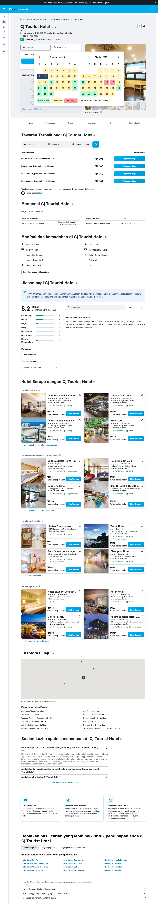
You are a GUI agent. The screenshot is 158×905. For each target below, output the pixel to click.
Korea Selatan (37, 19)
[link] (40, 444)
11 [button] (63, 76)
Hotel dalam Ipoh (70, 867)
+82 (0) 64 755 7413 (29, 35)
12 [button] (69, 76)
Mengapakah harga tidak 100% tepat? (39, 897)
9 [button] (51, 76)
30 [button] (51, 93)
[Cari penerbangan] (4, 16)
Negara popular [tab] (48, 847)
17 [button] (57, 82)
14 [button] (39, 82)
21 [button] (39, 88)
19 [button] (69, 82)
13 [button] (75, 76)
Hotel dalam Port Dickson (73, 870)
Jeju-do (53, 19)
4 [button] (63, 70)
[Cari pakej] (4, 32)
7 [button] (39, 76)
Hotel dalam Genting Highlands (35, 867)
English (105, 2)
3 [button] (57, 70)
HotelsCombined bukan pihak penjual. (39, 889)
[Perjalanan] (4, 44)
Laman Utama (25, 19)
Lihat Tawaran (73, 413)
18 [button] (63, 82)
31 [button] (113, 93)
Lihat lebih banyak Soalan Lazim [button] (64, 782)
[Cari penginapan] (4, 21)
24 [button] (57, 88)
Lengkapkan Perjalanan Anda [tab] (72, 847)
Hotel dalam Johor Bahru (32, 870)
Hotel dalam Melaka (112, 870)
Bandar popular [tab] (30, 847)
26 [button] (69, 88)
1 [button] (45, 70)
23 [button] (51, 88)
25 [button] (63, 88)
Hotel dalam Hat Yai (30, 860)
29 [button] (45, 93)
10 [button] (57, 76)
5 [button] (69, 70)
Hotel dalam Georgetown (73, 860)
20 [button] (75, 82)
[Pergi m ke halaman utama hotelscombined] (18, 9)
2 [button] (51, 70)
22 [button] (45, 88)
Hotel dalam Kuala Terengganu (35, 863)
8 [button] (45, 76)
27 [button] (75, 88)
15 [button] (45, 82)
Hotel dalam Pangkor (113, 867)
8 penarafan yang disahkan (48, 39)
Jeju (64, 19)
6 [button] (75, 70)
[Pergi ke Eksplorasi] (4, 37)
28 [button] (39, 93)
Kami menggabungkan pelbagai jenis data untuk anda (46, 893)
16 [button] (51, 82)
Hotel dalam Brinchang (72, 863)
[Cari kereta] (4, 27)
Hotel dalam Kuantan (113, 863)
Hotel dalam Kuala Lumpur (115, 860)
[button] (155, 2)
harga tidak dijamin (86, 882)
